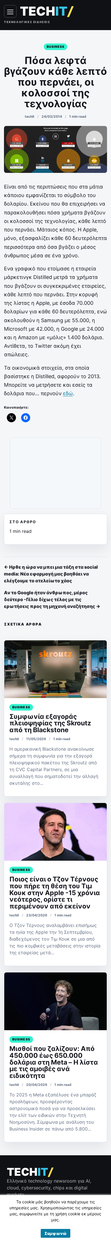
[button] (55, 1233)
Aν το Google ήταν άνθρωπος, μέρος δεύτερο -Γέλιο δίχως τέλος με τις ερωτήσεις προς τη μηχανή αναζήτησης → (52, 599)
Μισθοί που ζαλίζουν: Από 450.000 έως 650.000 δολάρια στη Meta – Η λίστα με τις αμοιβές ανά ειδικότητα (53, 1062)
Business (56, 47)
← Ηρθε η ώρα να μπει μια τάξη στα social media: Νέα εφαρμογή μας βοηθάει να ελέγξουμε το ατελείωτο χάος (51, 573)
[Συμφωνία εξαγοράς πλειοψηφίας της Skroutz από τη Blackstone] (55, 669)
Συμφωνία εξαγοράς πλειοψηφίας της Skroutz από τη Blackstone (50, 723)
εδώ (68, 393)
